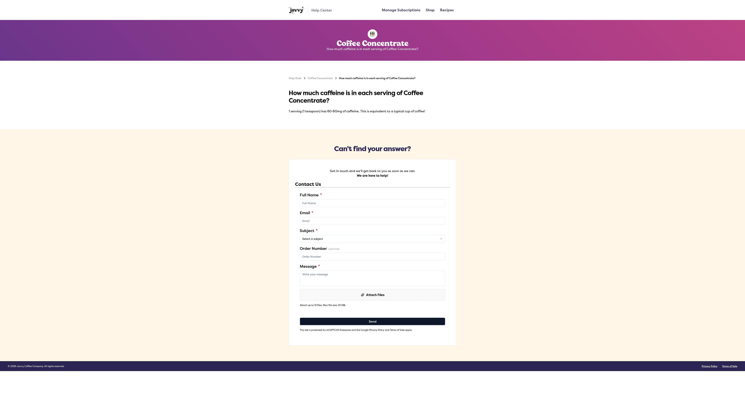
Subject (309, 230)
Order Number (319, 248)
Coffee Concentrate (320, 78)
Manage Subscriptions (401, 10)
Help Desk (295, 78)
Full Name (311, 194)
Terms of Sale (729, 366)
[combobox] (372, 239)
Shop (430, 10)
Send (372, 321)
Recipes (447, 10)
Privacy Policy (709, 366)
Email (306, 212)
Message (310, 266)
